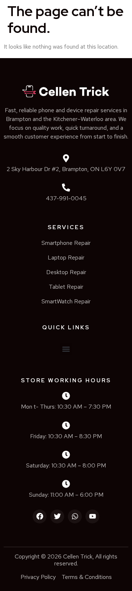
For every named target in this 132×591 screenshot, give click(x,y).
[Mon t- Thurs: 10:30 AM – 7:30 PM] (66, 396)
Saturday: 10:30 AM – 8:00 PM (66, 465)
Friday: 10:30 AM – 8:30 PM (66, 436)
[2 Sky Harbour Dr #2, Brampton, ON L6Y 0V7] (66, 158)
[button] (66, 349)
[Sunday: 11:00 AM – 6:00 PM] (66, 484)
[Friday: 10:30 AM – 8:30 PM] (66, 425)
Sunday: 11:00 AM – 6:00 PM (66, 495)
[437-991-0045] (66, 187)
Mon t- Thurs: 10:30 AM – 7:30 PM (66, 406)
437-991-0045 (66, 198)
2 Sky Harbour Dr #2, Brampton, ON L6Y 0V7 (66, 169)
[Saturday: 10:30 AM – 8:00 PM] (66, 455)
